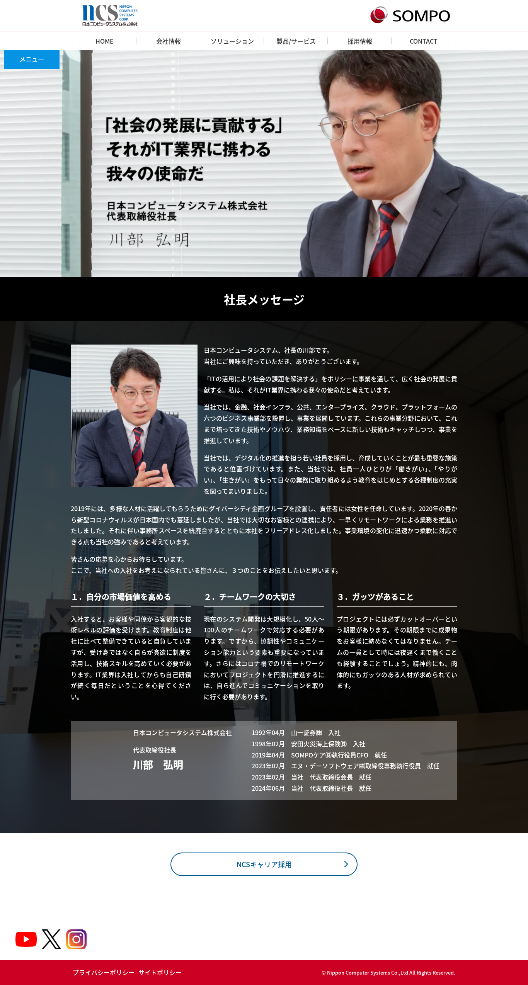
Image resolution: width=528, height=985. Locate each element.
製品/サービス (296, 41)
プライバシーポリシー (104, 972)
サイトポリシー (160, 972)
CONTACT (424, 41)
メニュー (31, 58)
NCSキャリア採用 (264, 864)
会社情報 (168, 41)
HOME (104, 41)
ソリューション (232, 41)
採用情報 (359, 41)
